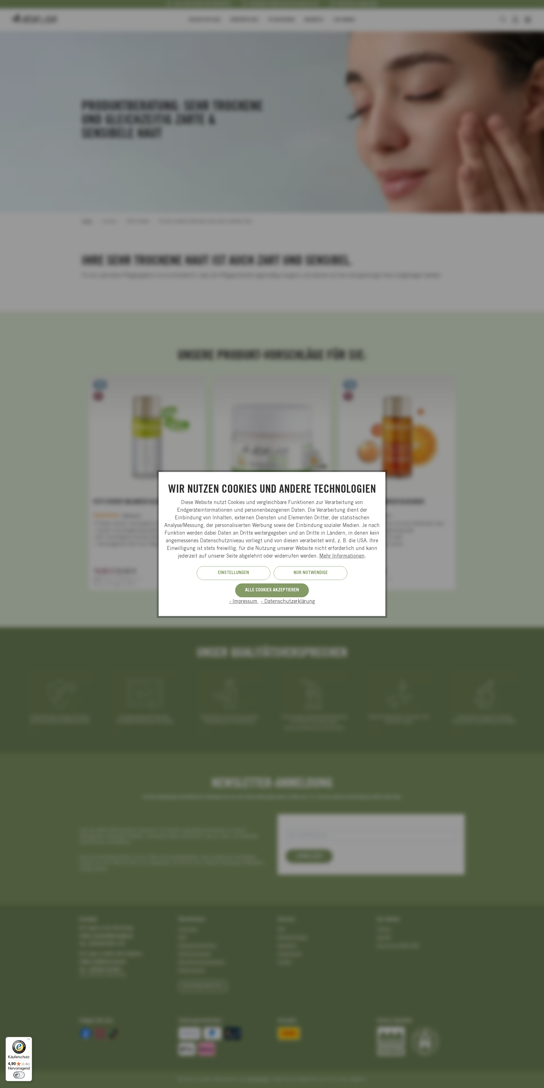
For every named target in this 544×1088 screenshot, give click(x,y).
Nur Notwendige (311, 573)
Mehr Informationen (342, 556)
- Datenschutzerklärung (288, 601)
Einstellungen (233, 573)
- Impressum (244, 601)
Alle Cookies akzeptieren (272, 590)
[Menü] (28, 1040)
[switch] (19, 1075)
